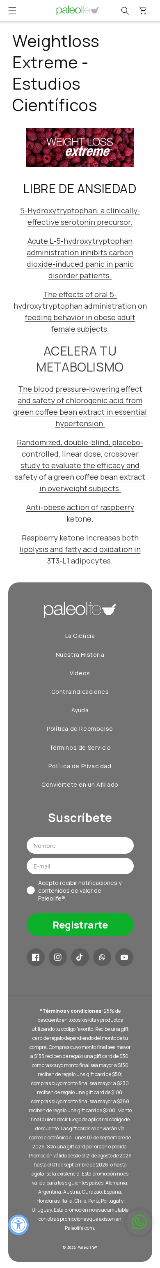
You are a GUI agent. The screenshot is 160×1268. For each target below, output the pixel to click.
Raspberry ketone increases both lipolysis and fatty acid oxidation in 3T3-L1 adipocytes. (80, 549)
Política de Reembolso (80, 728)
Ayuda (80, 710)
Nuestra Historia (80, 654)
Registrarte (80, 924)
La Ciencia (80, 636)
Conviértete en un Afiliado (80, 784)
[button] (12, 11)
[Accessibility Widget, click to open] (18, 1225)
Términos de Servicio (80, 747)
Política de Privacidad (79, 766)
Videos (80, 673)
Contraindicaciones (80, 691)
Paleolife (86, 1247)
